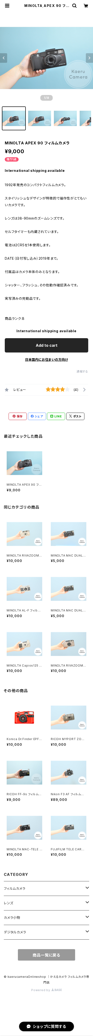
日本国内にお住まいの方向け (46, 360)
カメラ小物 (12, 917)
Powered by (41, 990)
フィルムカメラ (15, 888)
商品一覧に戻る (46, 955)
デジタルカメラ (15, 932)
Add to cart (46, 345)
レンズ (8, 903)
